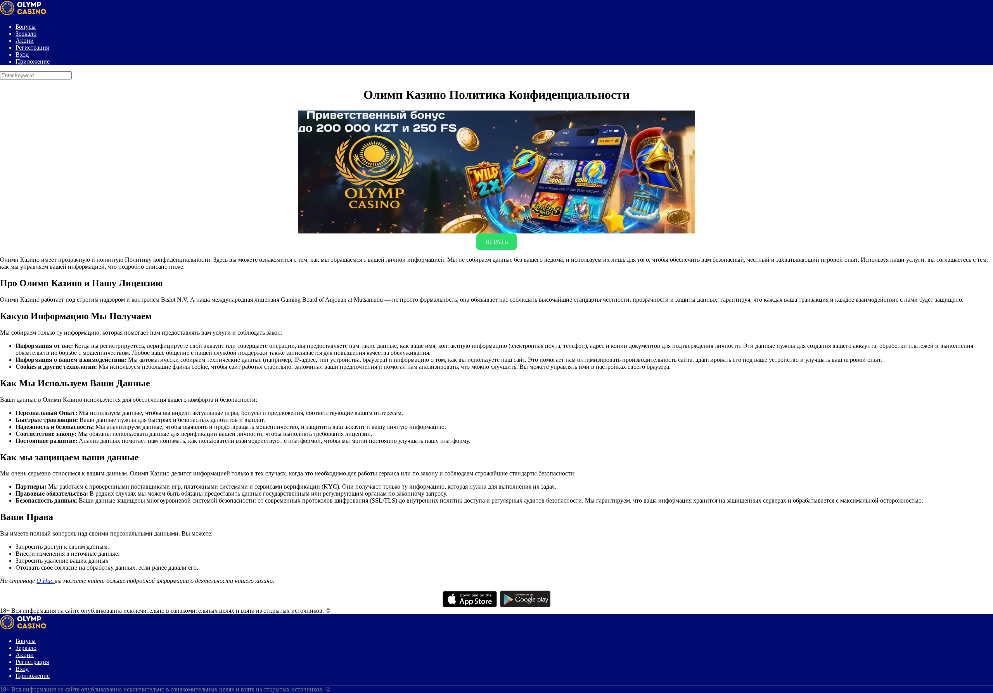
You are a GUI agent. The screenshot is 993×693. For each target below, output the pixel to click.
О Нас (45, 580)
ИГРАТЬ (496, 241)
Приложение (33, 61)
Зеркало (26, 33)
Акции (25, 40)
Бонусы (26, 26)
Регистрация (32, 47)
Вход (22, 54)
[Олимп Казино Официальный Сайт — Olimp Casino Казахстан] (23, 13)
